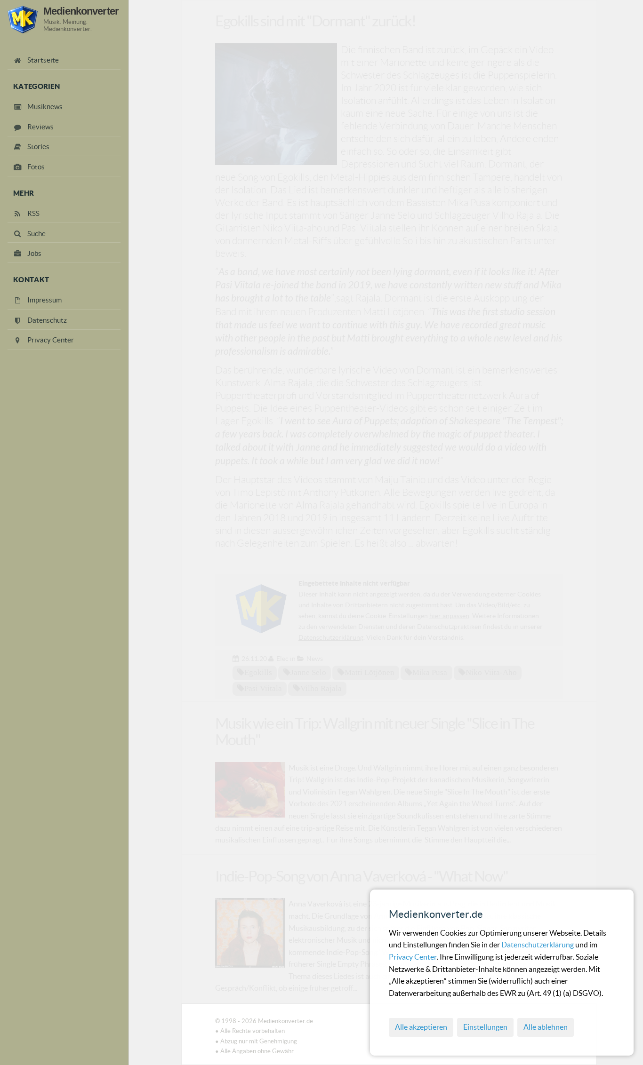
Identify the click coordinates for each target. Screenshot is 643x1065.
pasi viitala (263, 688)
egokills (258, 672)
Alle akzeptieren (421, 1027)
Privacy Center (413, 957)
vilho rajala (321, 688)
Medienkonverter (81, 11)
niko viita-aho (491, 672)
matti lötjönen (369, 672)
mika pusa (429, 672)
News (314, 658)
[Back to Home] (23, 19)
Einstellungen (485, 1027)
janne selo (308, 672)
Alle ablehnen (545, 1027)
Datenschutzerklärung (538, 944)
